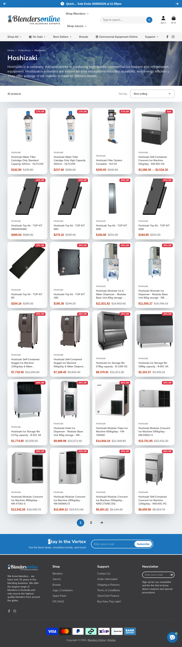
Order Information (107, 579)
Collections (24, 50)
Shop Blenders (75, 14)
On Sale (38, 37)
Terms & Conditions (108, 590)
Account (163, 20)
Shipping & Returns (108, 584)
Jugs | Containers (62, 590)
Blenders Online (97, 640)
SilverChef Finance (108, 595)
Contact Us (103, 573)
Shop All (12, 37)
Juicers (56, 579)
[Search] (149, 20)
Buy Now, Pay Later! (109, 601)
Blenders (57, 573)
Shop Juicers (75, 26)
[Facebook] (167, 36)
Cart (173, 20)
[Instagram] (173, 36)
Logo (34, 20)
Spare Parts (59, 595)
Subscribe (143, 544)
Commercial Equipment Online (118, 37)
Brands (83, 37)
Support (150, 37)
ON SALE (58, 601)
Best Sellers (61, 37)
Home (10, 50)
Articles (112, 640)
